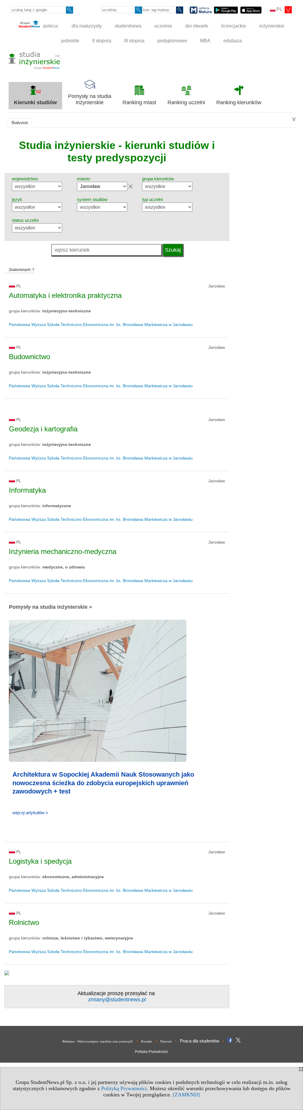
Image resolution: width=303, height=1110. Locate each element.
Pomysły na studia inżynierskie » (50, 607)
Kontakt (146, 1041)
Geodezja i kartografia (43, 429)
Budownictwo (29, 357)
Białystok (20, 123)
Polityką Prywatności (124, 1088)
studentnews (128, 25)
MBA (205, 40)
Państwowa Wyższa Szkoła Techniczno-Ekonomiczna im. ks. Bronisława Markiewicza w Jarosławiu (101, 324)
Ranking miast (139, 102)
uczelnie (163, 25)
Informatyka (27, 490)
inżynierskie (271, 25)
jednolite (70, 40)
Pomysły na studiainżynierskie (89, 99)
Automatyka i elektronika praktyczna (65, 295)
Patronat (166, 1041)
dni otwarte (196, 25)
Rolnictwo (24, 922)
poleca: (50, 25)
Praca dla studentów (199, 1040)
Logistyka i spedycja (40, 861)
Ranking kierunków (238, 102)
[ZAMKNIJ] (186, 1095)
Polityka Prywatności (151, 1052)
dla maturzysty (87, 25)
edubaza (232, 40)
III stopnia (134, 40)
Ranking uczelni (186, 102)
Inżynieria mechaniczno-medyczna (62, 551)
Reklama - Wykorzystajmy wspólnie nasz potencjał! (97, 1041)
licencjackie (233, 25)
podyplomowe (172, 40)
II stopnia (101, 40)
